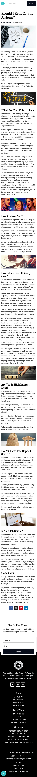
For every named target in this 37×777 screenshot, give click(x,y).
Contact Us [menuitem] (18, 705)
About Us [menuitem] (18, 697)
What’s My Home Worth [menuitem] (18, 739)
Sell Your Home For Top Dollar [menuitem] (18, 742)
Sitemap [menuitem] (18, 762)
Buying (3, 22)
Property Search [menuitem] (18, 722)
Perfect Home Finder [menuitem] (18, 731)
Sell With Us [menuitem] (18, 717)
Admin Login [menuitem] (18, 769)
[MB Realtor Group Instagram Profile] (23, 685)
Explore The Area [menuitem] (18, 720)
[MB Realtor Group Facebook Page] (12, 685)
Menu (32, 3)
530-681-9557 (18, 756)
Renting (8, 22)
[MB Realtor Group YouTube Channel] (18, 685)
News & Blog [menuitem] (18, 703)
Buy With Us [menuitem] (18, 714)
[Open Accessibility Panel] (3, 773)
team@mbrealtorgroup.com (19, 759)
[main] (18, 310)
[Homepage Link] (9, 3)
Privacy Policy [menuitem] (18, 765)
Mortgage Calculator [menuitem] (18, 737)
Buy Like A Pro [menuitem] (18, 734)
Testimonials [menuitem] (18, 700)
